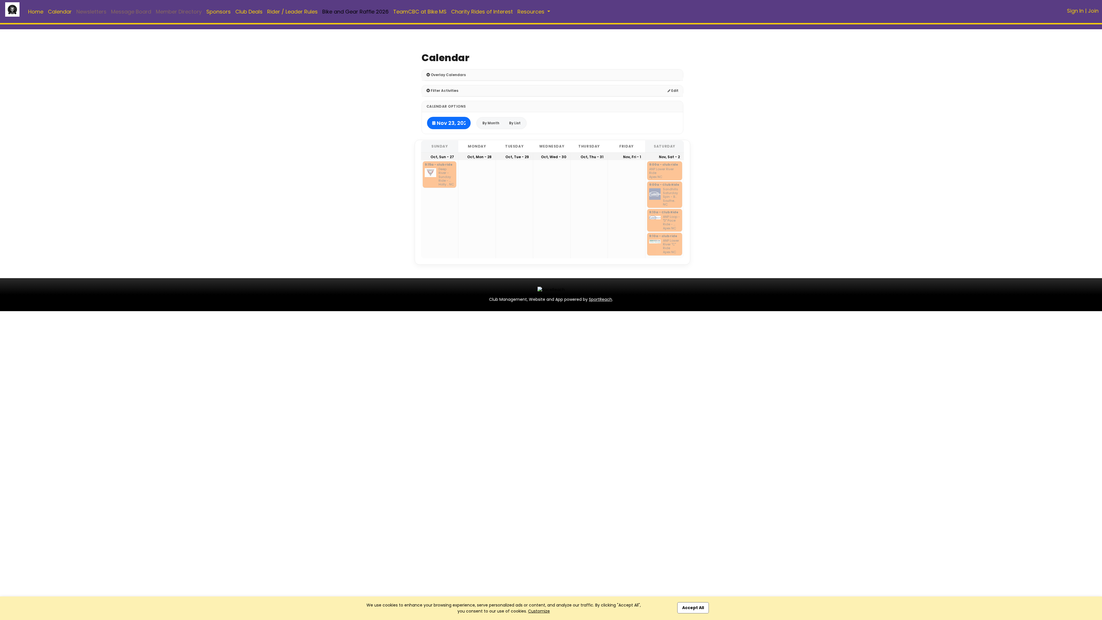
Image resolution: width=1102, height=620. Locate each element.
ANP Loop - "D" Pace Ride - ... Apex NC (671, 222)
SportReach (600, 299)
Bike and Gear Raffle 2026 (355, 11)
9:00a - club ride (663, 165)
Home (35, 11)
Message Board (131, 11)
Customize (539, 611)
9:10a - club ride (663, 236)
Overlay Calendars (448, 74)
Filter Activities (444, 90)
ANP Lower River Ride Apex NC (661, 173)
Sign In (1075, 10)
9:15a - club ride (439, 165)
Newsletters (91, 11)
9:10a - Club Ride (663, 212)
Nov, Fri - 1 (632, 156)
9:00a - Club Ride (664, 185)
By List (515, 123)
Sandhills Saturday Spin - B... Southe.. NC (670, 196)
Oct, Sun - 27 (442, 156)
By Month (490, 123)
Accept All (693, 608)
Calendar (60, 11)
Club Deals (249, 11)
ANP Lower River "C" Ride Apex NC (671, 246)
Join (1093, 10)
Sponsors (218, 11)
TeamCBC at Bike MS (420, 11)
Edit (674, 90)
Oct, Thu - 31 (592, 156)
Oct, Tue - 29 (517, 156)
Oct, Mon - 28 (479, 156)
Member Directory (179, 11)
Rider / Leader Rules (292, 11)
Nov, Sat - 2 (669, 156)
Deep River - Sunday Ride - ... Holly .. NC (446, 176)
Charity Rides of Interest (482, 11)
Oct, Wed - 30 (553, 156)
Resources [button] (531, 11)
